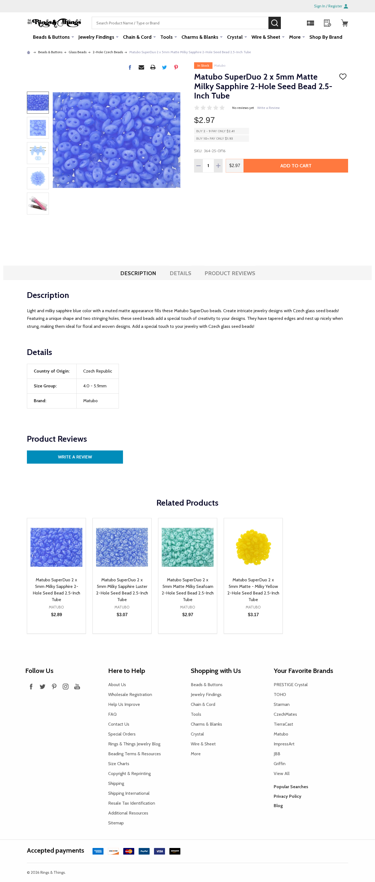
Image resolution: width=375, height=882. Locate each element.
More (295, 37)
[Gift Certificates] (310, 23)
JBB (277, 753)
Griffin (280, 763)
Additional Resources (128, 813)
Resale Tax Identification (131, 803)
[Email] (141, 67)
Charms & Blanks (199, 37)
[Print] (153, 67)
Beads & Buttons (51, 37)
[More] (72, 36)
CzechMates (285, 714)
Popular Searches (291, 786)
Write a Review (268, 108)
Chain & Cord (137, 37)
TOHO (280, 694)
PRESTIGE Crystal (291, 684)
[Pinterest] (176, 67)
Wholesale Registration (130, 694)
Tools (166, 37)
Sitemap (116, 822)
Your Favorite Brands (303, 671)
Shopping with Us (216, 671)
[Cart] (344, 23)
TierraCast (283, 724)
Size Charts (118, 763)
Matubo (219, 65)
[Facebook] (130, 67)
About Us (117, 684)
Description (138, 273)
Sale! (289, 23)
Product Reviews (230, 273)
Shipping (116, 783)
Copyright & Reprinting (129, 773)
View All (282, 773)
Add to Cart (296, 166)
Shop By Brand (325, 37)
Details (180, 273)
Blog (278, 805)
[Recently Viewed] (327, 23)
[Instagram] (65, 686)
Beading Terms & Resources (134, 753)
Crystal (235, 37)
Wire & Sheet (265, 37)
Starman (282, 704)
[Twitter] (164, 67)
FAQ (112, 714)
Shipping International (129, 793)
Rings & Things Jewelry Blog (134, 743)
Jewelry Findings (96, 37)
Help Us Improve (124, 704)
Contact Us (118, 724)
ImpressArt (284, 743)
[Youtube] (77, 686)
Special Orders (122, 734)
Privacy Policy (287, 796)
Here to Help (126, 671)
